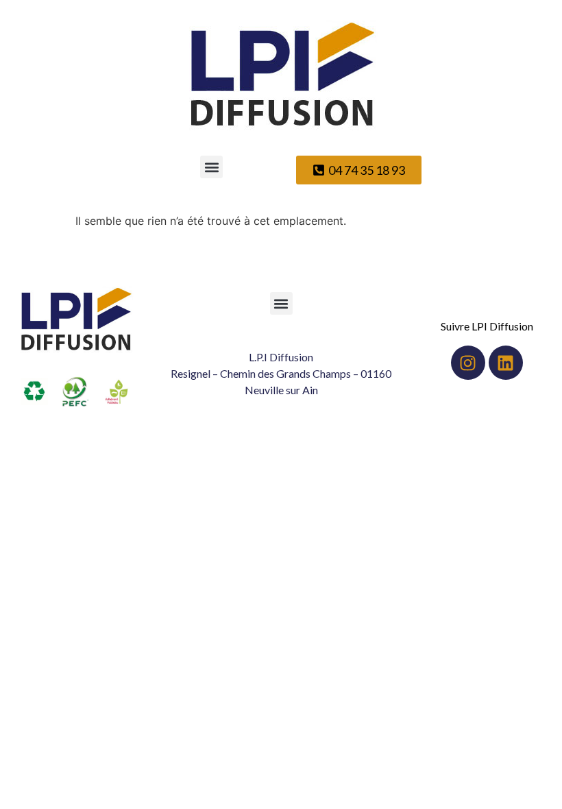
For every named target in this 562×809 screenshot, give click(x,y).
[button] (211, 167)
